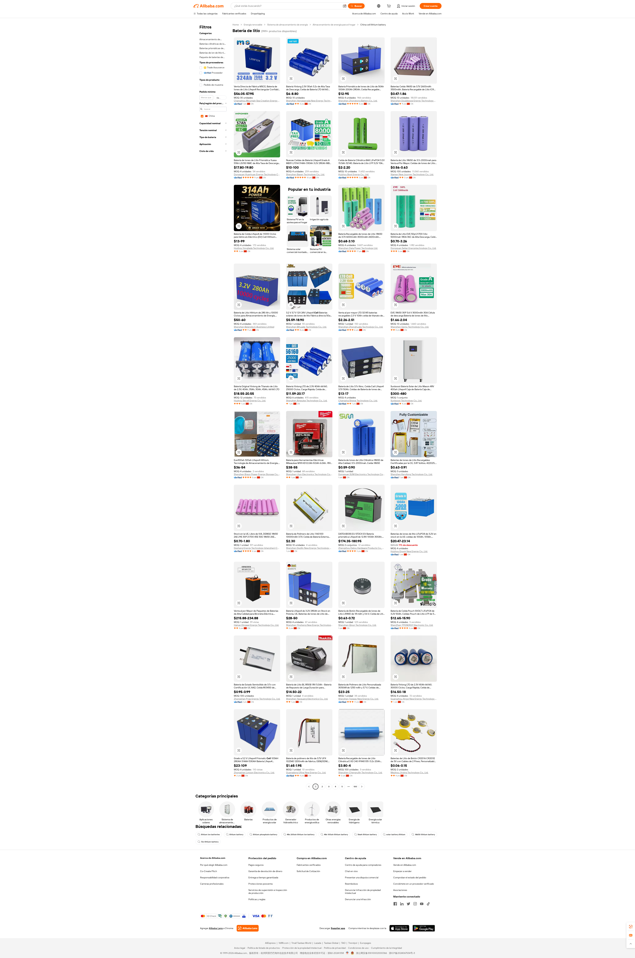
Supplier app (338, 928)
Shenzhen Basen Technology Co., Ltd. (305, 174)
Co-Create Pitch (208, 871)
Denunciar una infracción (358, 899)
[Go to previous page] (309, 787)
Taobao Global (331, 943)
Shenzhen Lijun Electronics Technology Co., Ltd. (309, 474)
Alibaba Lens (216, 928)
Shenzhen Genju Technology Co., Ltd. (410, 327)
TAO (343, 943)
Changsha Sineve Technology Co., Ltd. (358, 400)
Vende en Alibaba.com (404, 865)
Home (236, 24)
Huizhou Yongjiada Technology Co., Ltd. (254, 248)
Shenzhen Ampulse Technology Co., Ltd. (306, 400)
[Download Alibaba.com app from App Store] (399, 928)
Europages (365, 943)
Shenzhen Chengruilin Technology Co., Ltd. (360, 772)
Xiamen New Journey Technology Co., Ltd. (412, 174)
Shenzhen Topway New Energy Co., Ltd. (358, 698)
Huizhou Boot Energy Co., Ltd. (353, 174)
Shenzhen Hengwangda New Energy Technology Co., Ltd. (309, 100)
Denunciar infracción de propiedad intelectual (363, 891)
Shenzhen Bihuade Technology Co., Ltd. (306, 327)
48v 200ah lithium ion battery (300, 834)
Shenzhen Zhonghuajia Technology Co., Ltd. (360, 327)
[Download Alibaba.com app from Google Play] (424, 928)
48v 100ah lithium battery (336, 834)
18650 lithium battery (425, 834)
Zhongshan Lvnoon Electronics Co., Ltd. (254, 772)
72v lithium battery (209, 842)
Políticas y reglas (256, 899)
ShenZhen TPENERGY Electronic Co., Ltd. (412, 625)
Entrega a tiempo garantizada (263, 877)
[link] (630, 926)
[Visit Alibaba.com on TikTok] (428, 904)
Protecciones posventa (260, 883)
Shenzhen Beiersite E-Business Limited (254, 327)
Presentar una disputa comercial (361, 877)
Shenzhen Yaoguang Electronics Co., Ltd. (307, 698)
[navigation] (212, 406)
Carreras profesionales (212, 883)
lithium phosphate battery (265, 834)
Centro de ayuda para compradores (363, 865)
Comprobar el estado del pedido (409, 877)
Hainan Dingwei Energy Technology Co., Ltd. (256, 625)
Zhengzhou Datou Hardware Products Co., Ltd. (361, 548)
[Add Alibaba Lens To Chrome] (248, 928)
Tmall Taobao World (301, 943)
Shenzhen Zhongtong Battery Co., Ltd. (357, 100)
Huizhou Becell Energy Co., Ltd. (250, 400)
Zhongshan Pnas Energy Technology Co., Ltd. (257, 698)
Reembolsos (351, 883)
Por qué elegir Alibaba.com (213, 865)
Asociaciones (400, 890)
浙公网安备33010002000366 (371, 953)
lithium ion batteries (210, 834)
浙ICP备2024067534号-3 (402, 953)
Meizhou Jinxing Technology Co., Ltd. (409, 772)
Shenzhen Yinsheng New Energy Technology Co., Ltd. (309, 625)
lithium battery (236, 834)
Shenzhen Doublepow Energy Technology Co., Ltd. (414, 100)
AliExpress (270, 943)
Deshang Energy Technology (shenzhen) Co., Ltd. (257, 548)
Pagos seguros (256, 865)
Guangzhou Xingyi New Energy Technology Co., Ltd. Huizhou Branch (414, 698)
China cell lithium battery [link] (373, 24)
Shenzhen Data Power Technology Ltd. (358, 248)
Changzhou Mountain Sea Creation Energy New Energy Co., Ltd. (257, 100)
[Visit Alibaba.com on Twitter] (408, 904)
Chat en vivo (351, 871)
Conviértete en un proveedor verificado (413, 883)
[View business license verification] (347, 953)
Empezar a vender (402, 871)
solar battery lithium (395, 834)
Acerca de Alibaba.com (212, 858)
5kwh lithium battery (367, 834)
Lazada (317, 943)
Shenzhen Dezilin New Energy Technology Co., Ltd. (309, 548)
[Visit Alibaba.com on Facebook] (395, 904)
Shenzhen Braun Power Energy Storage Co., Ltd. (257, 474)
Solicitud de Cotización (308, 871)
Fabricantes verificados (309, 865)
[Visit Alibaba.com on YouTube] (422, 904)
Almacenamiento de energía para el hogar (334, 24)
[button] (345, 6)
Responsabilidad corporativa (214, 877)
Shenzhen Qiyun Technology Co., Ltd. (357, 625)
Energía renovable (253, 24)
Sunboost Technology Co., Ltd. (406, 400)
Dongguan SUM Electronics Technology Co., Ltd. (361, 474)
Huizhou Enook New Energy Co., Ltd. (409, 551)
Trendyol (352, 943)
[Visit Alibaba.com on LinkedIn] (402, 904)
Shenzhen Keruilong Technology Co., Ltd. (411, 474)
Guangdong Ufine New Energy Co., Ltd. (306, 772)
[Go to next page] (362, 787)
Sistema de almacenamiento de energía (287, 24)
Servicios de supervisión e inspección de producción (267, 891)
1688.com (283, 943)
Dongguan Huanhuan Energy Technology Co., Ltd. (257, 174)
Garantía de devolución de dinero (265, 871)
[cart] (389, 6)
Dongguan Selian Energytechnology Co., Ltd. (413, 248)
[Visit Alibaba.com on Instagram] (415, 904)
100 (355, 786)
